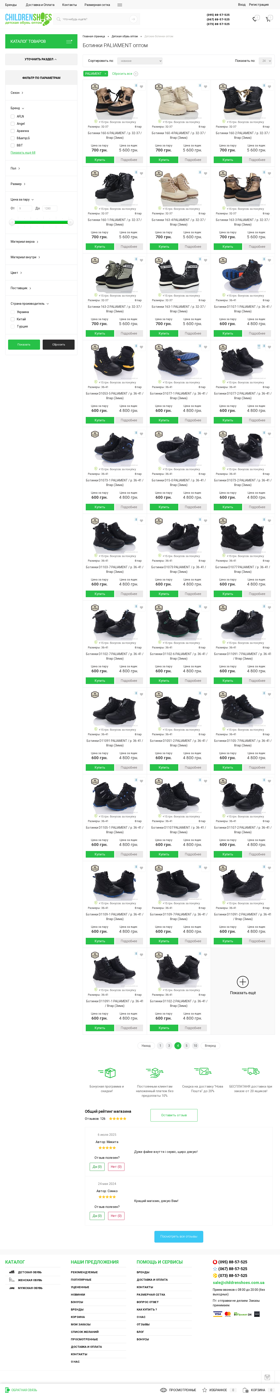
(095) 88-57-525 (232, 1262)
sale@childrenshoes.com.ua (238, 1282)
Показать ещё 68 (23, 152)
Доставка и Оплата (40, 5)
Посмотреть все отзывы (178, 1236)
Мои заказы (81, 1324)
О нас (75, 1361)
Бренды (11, 5)
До (37, 208)
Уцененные (80, 1287)
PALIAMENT (93, 73)
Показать (24, 344)
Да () (97, 1167)
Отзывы (143, 1324)
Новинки (78, 1294)
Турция (22, 326)
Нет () (116, 1167)
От (13, 208)
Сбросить (58, 344)
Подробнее (129, 160)
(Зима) (118, 137)
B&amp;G (23, 138)
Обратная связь (24, 1390)
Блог (140, 1332)
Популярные (81, 1279)
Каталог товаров (28, 41)
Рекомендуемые (84, 1272)
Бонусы (77, 1302)
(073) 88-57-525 (232, 1275)
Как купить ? (147, 1309)
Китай (21, 319)
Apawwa (23, 131)
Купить (100, 160)
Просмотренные (84, 1339)
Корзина (78, 1317)
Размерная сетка (97, 5)
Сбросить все (122, 73)
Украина (23, 312)
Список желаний (85, 1332)
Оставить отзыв (174, 1115)
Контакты (69, 5)
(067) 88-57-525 (232, 1268)
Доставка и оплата (86, 1346)
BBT (20, 145)
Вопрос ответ (148, 1302)
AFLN (20, 116)
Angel (21, 123)
